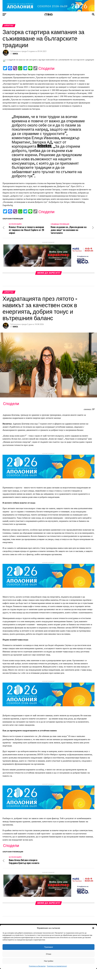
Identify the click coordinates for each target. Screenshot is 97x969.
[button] (93, 928)
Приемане (48, 947)
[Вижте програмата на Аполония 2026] (48, 11)
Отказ (48, 954)
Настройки (48, 961)
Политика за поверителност (57, 966)
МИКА (15, 54)
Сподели (46, 68)
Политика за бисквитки (37, 966)
